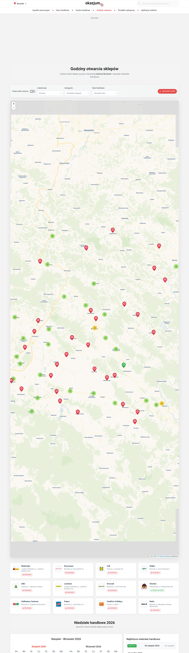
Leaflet (154, 556)
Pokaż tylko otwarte (20, 91)
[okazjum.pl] (94, 4)
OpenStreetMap (165, 556)
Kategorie (69, 88)
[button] (94, 327)
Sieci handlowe (98, 88)
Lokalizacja (42, 88)
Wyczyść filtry (168, 91)
